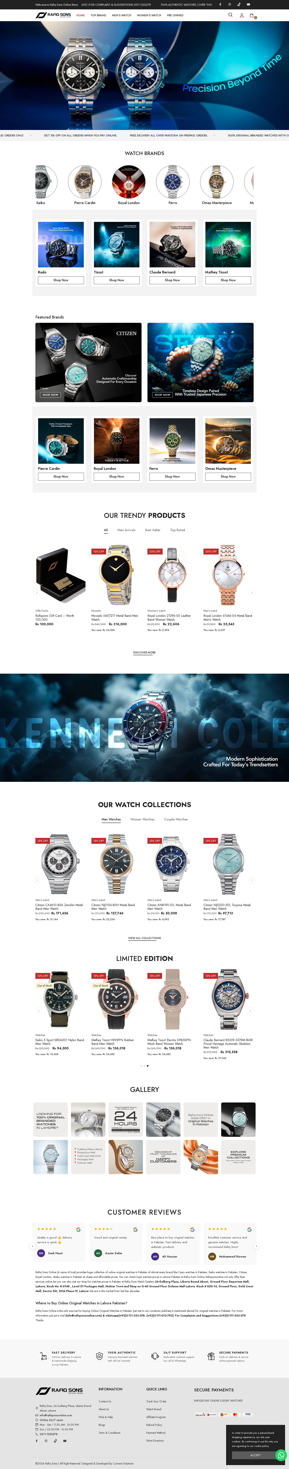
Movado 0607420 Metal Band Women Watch (223, 618)
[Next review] (256, 1246)
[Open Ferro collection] (172, 441)
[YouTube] (248, 4)
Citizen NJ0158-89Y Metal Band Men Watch (116, 1042)
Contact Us (105, 1401)
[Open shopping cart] (252, 15)
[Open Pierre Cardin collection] (61, 441)
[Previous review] (32, 1246)
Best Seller (152, 530)
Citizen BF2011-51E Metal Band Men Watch (227, 907)
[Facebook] (220, 4)
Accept (255, 1455)
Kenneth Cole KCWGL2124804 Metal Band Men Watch (56, 1042)
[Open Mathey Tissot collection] (228, 245)
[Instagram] (229, 4)
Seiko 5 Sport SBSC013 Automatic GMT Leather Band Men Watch (226, 1042)
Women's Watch (149, 15)
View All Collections (144, 938)
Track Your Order (156, 1401)
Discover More (144, 653)
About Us (104, 1409)
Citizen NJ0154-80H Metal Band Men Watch (57, 907)
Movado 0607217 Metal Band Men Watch (58, 618)
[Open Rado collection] (61, 245)
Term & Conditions (109, 1433)
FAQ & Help (106, 1417)
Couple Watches (176, 819)
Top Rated (177, 530)
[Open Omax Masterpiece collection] (228, 441)
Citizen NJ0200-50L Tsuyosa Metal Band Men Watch (170, 907)
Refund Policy (154, 1425)
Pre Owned (175, 15)
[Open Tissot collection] (117, 245)
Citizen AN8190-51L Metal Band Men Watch (113, 907)
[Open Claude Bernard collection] (172, 245)
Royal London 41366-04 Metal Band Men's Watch (171, 618)
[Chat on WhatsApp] (281, 1455)
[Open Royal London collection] (117, 441)
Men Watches (111, 819)
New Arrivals (126, 530)
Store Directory (155, 1441)
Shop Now (60, 280)
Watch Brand (153, 1409)
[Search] (230, 15)
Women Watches (142, 819)
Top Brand (98, 15)
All (106, 530)
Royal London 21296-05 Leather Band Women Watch (113, 618)
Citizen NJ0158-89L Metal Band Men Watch (172, 1042)
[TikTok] (239, 4)
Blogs (102, 1425)
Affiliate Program (156, 1417)
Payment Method (155, 1433)
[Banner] (144, 74)
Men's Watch (121, 15)
